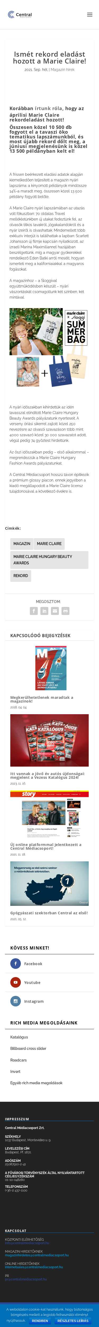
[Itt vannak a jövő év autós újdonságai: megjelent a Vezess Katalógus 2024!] (49, 740)
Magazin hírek (62, 70)
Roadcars (18, 1060)
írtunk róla (48, 108)
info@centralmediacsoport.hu (27, 1243)
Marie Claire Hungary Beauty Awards (42, 560)
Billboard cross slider (28, 1048)
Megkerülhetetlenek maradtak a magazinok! (41, 699)
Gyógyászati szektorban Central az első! (49, 912)
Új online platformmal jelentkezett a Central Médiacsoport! (46, 846)
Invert (15, 1071)
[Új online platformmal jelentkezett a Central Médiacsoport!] (49, 814)
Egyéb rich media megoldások (36, 1083)
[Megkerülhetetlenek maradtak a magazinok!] (49, 668)
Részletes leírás (73, 1321)
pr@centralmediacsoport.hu (26, 1279)
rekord (20, 576)
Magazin (21, 544)
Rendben (40, 1321)
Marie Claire (49, 544)
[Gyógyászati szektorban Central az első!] (49, 883)
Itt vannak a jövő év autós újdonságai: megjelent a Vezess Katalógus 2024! (47, 775)
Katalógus (19, 1037)
